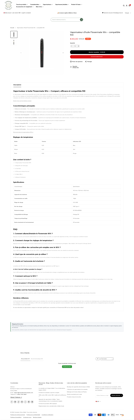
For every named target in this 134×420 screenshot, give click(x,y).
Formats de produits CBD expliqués (48, 403)
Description (17, 85)
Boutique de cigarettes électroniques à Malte (78, 387)
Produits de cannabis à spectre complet (49, 392)
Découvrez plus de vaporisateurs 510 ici (23, 132)
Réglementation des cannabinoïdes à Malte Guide (51, 406)
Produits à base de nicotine (74, 397)
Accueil (12, 27)
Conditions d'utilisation (47, 414)
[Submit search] (81, 19)
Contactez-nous (27, 417)
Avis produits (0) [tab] (25, 358)
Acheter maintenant (97, 56)
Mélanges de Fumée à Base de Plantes (77, 392)
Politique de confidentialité (33, 414)
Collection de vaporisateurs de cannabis (77, 389)
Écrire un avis (67, 366)
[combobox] (66, 19)
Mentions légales (37, 417)
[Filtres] (98, 358)
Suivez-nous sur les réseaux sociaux (22, 100)
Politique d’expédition (15, 417)
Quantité (72, 43)
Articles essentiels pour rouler (74, 394)
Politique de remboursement (17, 414)
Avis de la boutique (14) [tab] (37, 358)
